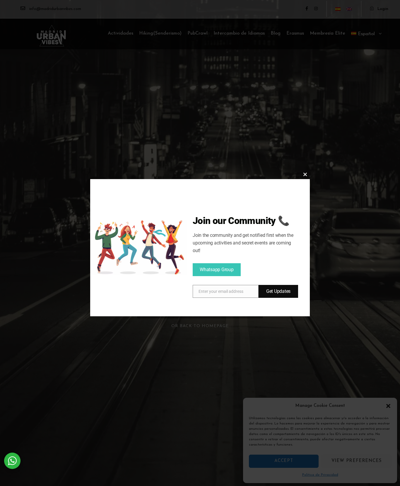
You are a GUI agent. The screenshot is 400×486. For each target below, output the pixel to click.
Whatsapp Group (217, 269)
